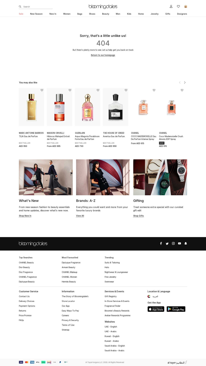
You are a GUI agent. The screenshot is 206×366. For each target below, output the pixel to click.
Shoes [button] (92, 14)
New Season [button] (36, 14)
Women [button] (66, 14)
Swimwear (109, 281)
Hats (107, 267)
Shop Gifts (138, 215)
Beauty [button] (105, 14)
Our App (66, 306)
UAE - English (111, 326)
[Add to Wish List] (42, 90)
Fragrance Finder (112, 306)
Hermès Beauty (69, 281)
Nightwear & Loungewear (116, 272)
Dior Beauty (24, 267)
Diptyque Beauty (27, 281)
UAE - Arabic (111, 331)
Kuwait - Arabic (112, 341)
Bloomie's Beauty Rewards (117, 310)
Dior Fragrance (26, 272)
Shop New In (25, 215)
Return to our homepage (103, 55)
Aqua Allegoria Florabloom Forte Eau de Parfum (87, 137)
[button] (185, 82)
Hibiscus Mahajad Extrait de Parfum (58, 137)
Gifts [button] (167, 14)
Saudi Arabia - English (115, 346)
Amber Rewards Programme (117, 315)
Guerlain (80, 133)
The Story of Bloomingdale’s (75, 296)
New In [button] (52, 14)
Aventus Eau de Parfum (114, 136)
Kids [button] (129, 14)
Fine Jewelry (110, 277)
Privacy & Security (70, 320)
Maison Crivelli (55, 133)
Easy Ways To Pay (70, 310)
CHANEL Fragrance (28, 277)
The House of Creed (113, 133)
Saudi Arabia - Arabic (114, 350)
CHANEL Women (69, 277)
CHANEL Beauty (26, 262)
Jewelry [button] (154, 14)
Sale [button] (21, 14)
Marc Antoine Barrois (31, 133)
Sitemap (65, 330)
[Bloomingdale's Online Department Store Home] (103, 6)
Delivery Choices (26, 301)
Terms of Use (68, 325)
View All (80, 215)
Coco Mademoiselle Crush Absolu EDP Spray (171, 137)
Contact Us (24, 296)
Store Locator (68, 301)
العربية (155, 296)
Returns (22, 310)
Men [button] (118, 14)
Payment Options (27, 306)
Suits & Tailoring (112, 262)
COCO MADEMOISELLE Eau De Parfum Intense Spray (143, 137)
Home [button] (141, 14)
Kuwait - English (112, 336)
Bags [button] (79, 14)
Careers (65, 315)
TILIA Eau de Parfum (28, 136)
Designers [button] (182, 14)
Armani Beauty (68, 267)
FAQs (21, 320)
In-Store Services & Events (117, 301)
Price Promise (25, 315)
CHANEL (135, 133)
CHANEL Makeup (69, 272)
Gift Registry (111, 296)
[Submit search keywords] (20, 7)
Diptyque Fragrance (71, 262)
